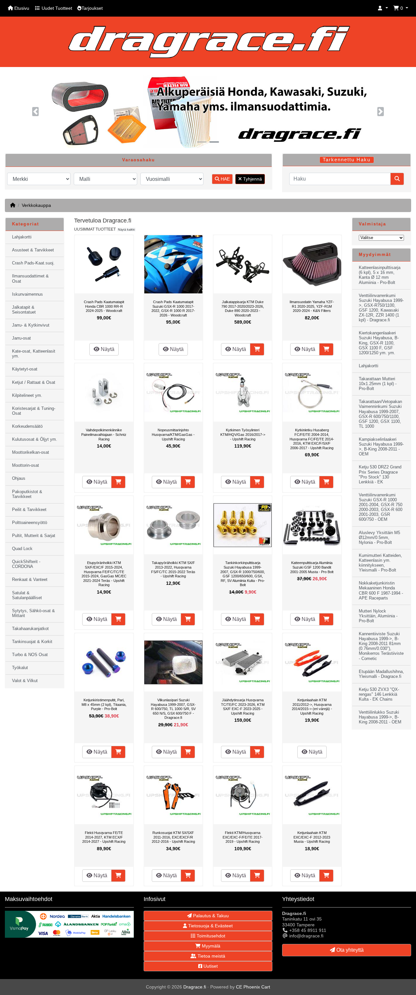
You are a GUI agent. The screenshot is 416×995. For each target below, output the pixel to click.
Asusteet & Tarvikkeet (33, 250)
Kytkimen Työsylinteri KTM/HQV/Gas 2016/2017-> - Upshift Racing (242, 434)
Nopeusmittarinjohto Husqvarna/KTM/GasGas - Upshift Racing (173, 434)
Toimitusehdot (210, 935)
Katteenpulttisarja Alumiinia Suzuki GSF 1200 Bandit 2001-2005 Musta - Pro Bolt (311, 567)
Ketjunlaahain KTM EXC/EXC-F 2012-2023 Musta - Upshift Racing (311, 837)
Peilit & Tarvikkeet (29, 509)
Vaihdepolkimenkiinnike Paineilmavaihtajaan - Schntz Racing (103, 434)
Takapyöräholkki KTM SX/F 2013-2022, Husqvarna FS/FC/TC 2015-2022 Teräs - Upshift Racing (173, 569)
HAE (224, 179)
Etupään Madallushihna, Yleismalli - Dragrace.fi (381, 674)
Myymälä (210, 945)
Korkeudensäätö (27, 426)
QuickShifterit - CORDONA (26, 564)
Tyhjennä (252, 179)
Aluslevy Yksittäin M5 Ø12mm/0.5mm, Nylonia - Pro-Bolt (379, 538)
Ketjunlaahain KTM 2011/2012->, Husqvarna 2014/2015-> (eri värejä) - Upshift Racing (312, 706)
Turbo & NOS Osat (30, 654)
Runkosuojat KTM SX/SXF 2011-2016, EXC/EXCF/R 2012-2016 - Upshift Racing (173, 837)
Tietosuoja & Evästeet (210, 925)
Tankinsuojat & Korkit (32, 641)
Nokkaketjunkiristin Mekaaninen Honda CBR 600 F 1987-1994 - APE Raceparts (381, 590)
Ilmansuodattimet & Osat (30, 278)
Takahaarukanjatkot (30, 628)
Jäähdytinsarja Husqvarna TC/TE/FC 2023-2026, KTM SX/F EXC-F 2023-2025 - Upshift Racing (243, 706)
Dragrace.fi (194, 986)
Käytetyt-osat (24, 369)
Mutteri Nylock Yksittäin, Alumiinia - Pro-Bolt (378, 616)
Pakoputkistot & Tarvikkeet (27, 494)
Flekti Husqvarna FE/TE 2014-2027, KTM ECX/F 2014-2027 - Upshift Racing (103, 837)
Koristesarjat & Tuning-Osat (33, 411)
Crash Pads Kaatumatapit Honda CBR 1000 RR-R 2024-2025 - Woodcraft (104, 306)
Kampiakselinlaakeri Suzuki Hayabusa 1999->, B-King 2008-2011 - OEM (381, 446)
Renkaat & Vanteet (29, 579)
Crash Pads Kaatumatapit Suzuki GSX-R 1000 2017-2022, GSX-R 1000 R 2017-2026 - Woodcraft (173, 308)
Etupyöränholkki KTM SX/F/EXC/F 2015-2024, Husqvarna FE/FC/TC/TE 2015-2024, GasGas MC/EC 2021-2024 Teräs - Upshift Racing (104, 574)
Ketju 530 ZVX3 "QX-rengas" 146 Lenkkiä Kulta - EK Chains (379, 694)
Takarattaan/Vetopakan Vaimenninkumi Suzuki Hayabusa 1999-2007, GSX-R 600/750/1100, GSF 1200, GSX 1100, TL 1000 (380, 414)
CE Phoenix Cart (253, 986)
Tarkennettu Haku (346, 159)
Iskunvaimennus (27, 294)
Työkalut (20, 668)
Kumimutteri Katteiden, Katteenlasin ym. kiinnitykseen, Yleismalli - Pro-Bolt (380, 562)
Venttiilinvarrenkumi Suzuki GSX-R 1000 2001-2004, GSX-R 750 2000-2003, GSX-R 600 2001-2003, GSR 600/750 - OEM (380, 507)
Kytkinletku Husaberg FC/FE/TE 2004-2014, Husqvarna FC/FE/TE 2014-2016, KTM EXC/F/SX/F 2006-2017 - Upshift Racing (312, 439)
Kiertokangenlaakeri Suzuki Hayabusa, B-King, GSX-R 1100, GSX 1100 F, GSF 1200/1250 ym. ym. (379, 343)
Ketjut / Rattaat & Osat (33, 382)
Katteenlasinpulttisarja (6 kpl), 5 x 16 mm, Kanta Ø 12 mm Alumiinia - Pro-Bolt (379, 275)
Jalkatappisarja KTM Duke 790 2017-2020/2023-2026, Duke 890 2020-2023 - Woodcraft (242, 308)
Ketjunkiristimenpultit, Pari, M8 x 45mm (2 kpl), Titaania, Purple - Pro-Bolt (104, 704)
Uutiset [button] (210, 966)
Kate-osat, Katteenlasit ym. (33, 353)
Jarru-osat (21, 338)
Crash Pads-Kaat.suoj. (33, 263)
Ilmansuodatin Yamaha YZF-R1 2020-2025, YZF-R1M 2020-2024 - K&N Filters (312, 306)
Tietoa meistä (210, 956)
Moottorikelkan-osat (30, 452)
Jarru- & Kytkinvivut (30, 325)
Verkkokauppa (36, 205)
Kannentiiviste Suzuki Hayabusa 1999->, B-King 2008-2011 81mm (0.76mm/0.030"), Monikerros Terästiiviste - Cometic (381, 646)
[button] (383, 8)
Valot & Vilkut (25, 681)
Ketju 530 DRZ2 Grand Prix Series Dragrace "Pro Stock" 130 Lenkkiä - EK (380, 474)
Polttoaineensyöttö (29, 522)
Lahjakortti (22, 237)
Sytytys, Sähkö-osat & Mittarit (33, 613)
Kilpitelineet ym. (27, 395)
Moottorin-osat (25, 465)
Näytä (106, 349)
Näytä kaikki (126, 229)
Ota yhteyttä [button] (349, 950)
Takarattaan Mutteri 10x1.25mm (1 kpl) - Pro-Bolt (377, 384)
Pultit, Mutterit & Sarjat (33, 535)
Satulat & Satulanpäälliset (27, 595)
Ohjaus (18, 478)
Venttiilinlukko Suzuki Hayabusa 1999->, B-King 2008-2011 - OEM (380, 717)
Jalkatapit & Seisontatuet (24, 310)
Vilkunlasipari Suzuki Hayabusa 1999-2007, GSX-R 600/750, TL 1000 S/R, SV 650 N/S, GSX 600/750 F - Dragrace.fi (173, 708)
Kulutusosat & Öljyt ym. (34, 439)
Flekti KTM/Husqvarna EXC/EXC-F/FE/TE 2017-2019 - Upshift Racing (243, 837)
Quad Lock (22, 548)
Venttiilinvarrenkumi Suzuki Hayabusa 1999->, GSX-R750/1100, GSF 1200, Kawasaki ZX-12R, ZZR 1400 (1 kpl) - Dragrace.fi (381, 308)
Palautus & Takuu (210, 915)
